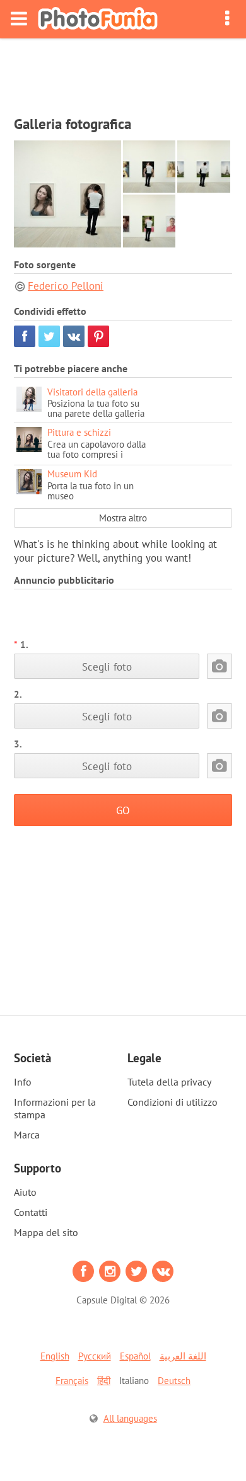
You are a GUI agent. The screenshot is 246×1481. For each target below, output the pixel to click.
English (54, 1356)
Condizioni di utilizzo (172, 1102)
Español (135, 1356)
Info (23, 1081)
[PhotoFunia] (98, 19)
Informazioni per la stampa (55, 1108)
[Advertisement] (123, 73)
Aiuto (25, 1192)
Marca (27, 1134)
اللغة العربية (183, 1356)
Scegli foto (107, 666)
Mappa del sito (46, 1232)
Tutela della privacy (169, 1081)
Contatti (30, 1212)
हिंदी (103, 1381)
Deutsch (174, 1381)
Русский (94, 1356)
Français (72, 1381)
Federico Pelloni (65, 286)
